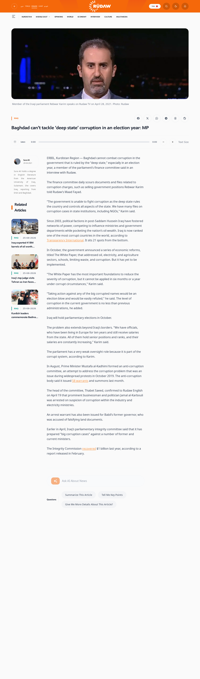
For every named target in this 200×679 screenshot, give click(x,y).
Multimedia (122, 16)
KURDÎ (41, 6)
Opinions (59, 16)
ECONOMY (82, 16)
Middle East (41, 16)
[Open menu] (13, 17)
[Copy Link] (185, 118)
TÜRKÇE (27, 6)
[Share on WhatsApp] (157, 118)
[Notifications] (185, 6)
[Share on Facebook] (138, 118)
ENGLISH (34, 6)
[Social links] (14, 6)
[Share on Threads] (175, 118)
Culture (108, 16)
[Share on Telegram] (166, 118)
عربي (22, 6)
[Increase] (172, 142)
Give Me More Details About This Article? (89, 504)
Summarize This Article (78, 494)
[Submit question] (55, 481)
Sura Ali (26, 160)
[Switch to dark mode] (175, 6)
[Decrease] (163, 142)
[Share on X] (147, 118)
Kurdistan (27, 16)
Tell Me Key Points (112, 494)
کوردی (46, 6)
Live (153, 6)
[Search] (166, 6)
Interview (95, 16)
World (70, 16)
